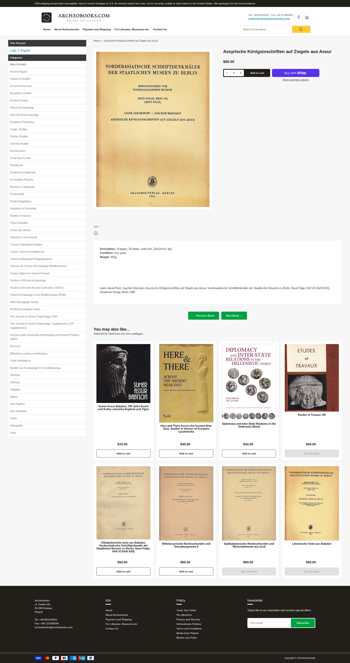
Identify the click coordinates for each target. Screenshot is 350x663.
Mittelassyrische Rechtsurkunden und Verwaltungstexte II (186, 545)
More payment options (296, 79)
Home (46, 29)
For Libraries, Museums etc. (132, 29)
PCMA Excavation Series (25, 309)
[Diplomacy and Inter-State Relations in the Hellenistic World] (249, 382)
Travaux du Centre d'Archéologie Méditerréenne (38, 265)
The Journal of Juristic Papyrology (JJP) (34, 316)
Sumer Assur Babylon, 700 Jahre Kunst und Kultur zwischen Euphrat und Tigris (123, 408)
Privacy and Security (188, 619)
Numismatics (18, 150)
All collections (184, 614)
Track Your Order (186, 610)
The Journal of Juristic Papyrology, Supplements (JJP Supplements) (42, 325)
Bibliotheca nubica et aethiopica (28, 353)
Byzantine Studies (21, 93)
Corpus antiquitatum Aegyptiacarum (31, 258)
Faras (13, 418)
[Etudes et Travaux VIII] (312, 378)
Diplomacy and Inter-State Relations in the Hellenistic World (249, 425)
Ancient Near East (21, 86)
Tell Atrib (15, 375)
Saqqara (15, 389)
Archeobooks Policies (188, 624)
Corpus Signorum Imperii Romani (30, 273)
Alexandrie (16, 425)
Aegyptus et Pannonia (23, 208)
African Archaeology (22, 107)
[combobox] (275, 29)
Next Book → (234, 315)
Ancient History (19, 100)
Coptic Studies (18, 129)
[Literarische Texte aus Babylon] (312, 503)
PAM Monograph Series (24, 302)
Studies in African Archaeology (28, 280)
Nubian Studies (19, 136)
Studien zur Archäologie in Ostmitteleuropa (35, 367)
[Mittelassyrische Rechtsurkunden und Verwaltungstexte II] (186, 503)
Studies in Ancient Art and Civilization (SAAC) (37, 287)
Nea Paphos (17, 403)
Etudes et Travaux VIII (312, 414)
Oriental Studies (19, 143)
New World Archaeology (24, 114)
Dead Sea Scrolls (20, 158)
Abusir (14, 396)
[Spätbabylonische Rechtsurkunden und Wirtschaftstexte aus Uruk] (249, 503)
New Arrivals (18, 64)
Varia (13, 432)
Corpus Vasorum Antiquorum (27, 251)
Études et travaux (20, 215)
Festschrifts (17, 193)
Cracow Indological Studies (26, 244)
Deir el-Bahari (18, 411)
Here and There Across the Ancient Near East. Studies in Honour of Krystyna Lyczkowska (186, 428)
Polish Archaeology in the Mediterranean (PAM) (38, 294)
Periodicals (16, 165)
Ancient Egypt (18, 71)
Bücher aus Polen (186, 637)
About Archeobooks (66, 29)
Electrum (15, 346)
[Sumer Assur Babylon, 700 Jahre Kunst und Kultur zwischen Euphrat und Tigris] (123, 373)
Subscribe (303, 622)
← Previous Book (203, 315)
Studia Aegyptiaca (20, 201)
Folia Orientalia (19, 222)
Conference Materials (23, 172)
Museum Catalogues (22, 186)
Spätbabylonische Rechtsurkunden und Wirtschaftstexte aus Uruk (249, 545)
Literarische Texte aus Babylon (311, 543)
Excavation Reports (22, 179)
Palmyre (15, 382)
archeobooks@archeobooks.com (269, 18)
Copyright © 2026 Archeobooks (299, 658)
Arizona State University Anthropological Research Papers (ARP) (44, 337)
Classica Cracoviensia (23, 237)
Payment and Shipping (97, 29)
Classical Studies (20, 78)
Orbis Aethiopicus (20, 360)
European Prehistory (22, 121)
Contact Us (160, 29)
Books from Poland (187, 633)
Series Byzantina (20, 230)
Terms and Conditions (189, 628)
